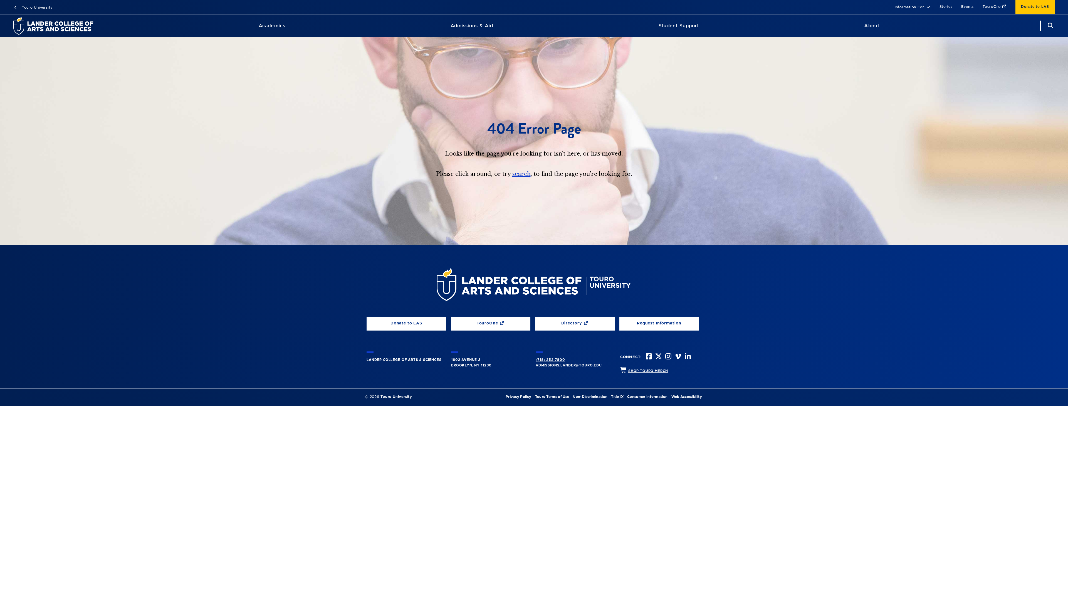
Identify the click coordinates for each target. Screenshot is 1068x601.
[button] (913, 8)
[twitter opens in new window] (658, 357)
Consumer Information (647, 397)
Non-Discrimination (590, 397)
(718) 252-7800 (550, 359)
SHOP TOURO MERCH (648, 371)
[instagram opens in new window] (667, 357)
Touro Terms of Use (552, 397)
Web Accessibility (686, 397)
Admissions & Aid (472, 25)
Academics (272, 25)
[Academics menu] (289, 26)
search (521, 174)
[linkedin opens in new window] (687, 357)
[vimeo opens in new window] (677, 357)
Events (967, 7)
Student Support (679, 25)
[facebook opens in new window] (648, 357)
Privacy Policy (518, 397)
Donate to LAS (1035, 7)
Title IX (617, 397)
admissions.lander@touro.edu (569, 365)
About (871, 25)
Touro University (37, 7)
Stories (946, 7)
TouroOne (992, 7)
